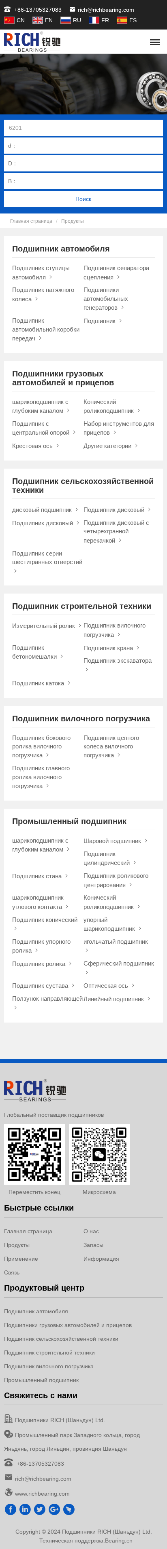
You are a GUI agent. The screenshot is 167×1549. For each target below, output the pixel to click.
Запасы (93, 1245)
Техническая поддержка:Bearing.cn (86, 1540)
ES (133, 20)
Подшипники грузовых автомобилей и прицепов (68, 1325)
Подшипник (100, 320)
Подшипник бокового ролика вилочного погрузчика (41, 746)
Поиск (83, 199)
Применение (21, 1258)
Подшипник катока (39, 683)
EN (49, 20)
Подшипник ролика (39, 963)
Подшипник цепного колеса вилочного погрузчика (111, 746)
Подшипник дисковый (115, 509)
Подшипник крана (109, 648)
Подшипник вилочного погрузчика (49, 1366)
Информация (101, 1258)
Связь (11, 1272)
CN (21, 20)
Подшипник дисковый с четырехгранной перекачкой (116, 531)
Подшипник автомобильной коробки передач (45, 329)
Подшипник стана (37, 876)
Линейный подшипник (115, 998)
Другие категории (108, 445)
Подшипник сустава (41, 985)
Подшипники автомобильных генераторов (106, 298)
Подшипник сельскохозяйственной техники (61, 1339)
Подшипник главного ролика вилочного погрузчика (41, 777)
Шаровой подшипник (113, 840)
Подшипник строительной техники (49, 1352)
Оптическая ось (107, 985)
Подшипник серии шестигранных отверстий (47, 557)
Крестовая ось (33, 445)
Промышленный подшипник (41, 1380)
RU (77, 20)
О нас (91, 1231)
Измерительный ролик (44, 625)
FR (105, 20)
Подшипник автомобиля (36, 1311)
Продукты (72, 221)
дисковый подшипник (42, 509)
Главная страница (31, 221)
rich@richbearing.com (106, 9)
